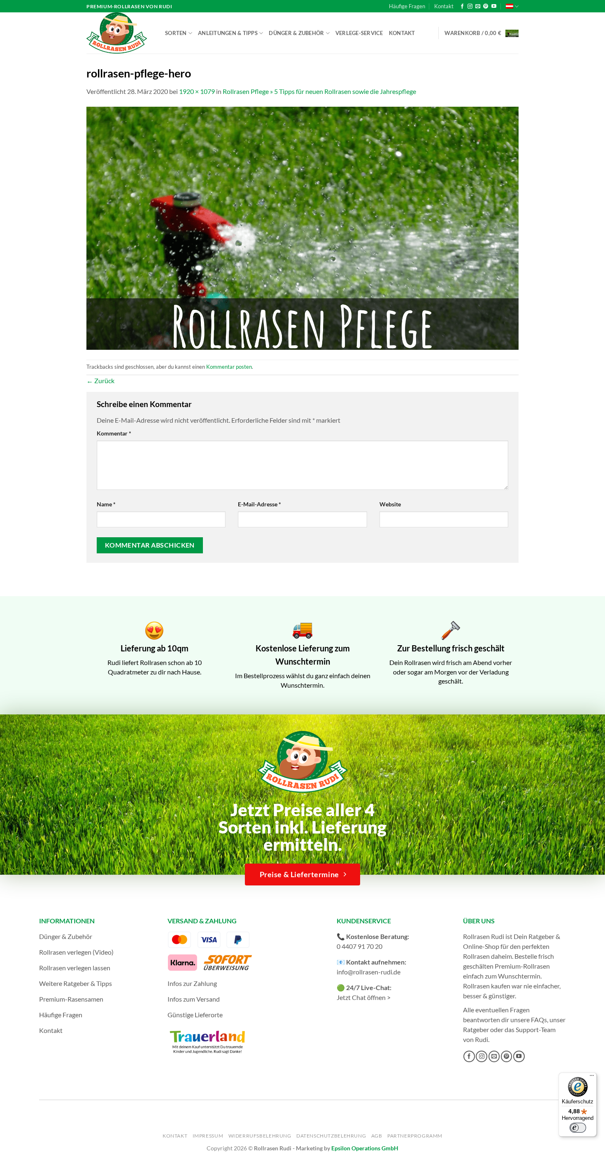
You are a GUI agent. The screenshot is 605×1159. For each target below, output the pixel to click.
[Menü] (592, 1077)
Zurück (100, 380)
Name (106, 504)
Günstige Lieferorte (195, 1015)
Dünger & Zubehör (296, 33)
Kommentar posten (229, 366)
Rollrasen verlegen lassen (74, 968)
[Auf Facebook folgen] (462, 6)
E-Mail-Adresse (259, 504)
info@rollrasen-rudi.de (368, 972)
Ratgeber (476, 1029)
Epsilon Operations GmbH (364, 1148)
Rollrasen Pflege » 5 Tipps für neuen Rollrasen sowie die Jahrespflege (319, 91)
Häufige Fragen (407, 6)
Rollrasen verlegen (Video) (76, 952)
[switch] (578, 1128)
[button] (481, 33)
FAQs (539, 1019)
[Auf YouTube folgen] (493, 6)
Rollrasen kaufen (486, 986)
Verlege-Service (359, 33)
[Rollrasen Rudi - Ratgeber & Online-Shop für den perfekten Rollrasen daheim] (118, 33)
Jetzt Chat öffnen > (364, 997)
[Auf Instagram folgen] (470, 6)
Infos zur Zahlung (192, 983)
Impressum (208, 1136)
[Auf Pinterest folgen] (485, 6)
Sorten (176, 33)
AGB (376, 1136)
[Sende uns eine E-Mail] (477, 6)
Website (390, 504)
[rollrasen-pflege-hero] (302, 227)
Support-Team (536, 1029)
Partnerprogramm (414, 1136)
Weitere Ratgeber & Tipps (75, 983)
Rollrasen (476, 956)
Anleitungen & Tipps (228, 33)
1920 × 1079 (197, 91)
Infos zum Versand (194, 999)
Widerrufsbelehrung (259, 1136)
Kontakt (444, 6)
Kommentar (114, 433)
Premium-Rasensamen (71, 999)
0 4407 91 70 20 (359, 946)
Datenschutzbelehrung (331, 1136)
